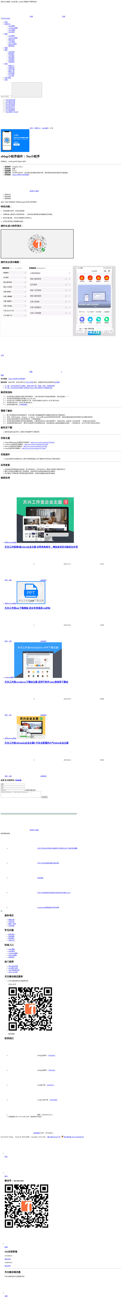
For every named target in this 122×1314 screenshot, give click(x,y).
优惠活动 (11, 68)
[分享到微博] (17, 1312)
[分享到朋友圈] (75, 1312)
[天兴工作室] (5, 18)
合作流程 (11, 52)
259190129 (50, 1085)
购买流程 (11, 934)
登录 (63, 16)
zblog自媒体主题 (13, 970)
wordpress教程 (13, 38)
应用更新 (11, 62)
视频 (6, 48)
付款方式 (11, 940)
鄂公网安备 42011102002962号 (73, 1137)
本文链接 (56, 382)
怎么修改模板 (10, 110)
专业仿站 (11, 922)
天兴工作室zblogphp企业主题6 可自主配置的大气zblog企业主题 (37, 743)
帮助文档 (11, 40)
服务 (6, 50)
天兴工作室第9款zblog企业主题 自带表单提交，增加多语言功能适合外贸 (41, 547)
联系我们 (11, 54)
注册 (31, 16)
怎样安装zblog (10, 108)
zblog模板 (11, 26)
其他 (6, 64)
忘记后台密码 (10, 106)
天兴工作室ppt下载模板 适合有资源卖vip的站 (27, 608)
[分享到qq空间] (104, 1312)
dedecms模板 (12, 955)
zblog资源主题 (10, 104)
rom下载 (11, 76)
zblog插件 (11, 32)
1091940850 (53, 1100)
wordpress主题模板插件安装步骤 (48, 907)
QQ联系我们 (23, 404)
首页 (6, 22)
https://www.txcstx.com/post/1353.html (35, 446)
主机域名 (11, 925)
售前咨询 (8, 1259)
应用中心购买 (34, 191)
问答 (6, 80)
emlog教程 (11, 42)
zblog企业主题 (10, 100)
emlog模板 (11, 30)
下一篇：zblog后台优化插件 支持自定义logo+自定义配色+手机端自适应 (28, 388)
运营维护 (11, 60)
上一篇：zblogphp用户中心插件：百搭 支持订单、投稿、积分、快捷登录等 (30, 386)
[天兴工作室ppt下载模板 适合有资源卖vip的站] (31, 603)
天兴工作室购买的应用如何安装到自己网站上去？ (54, 892)
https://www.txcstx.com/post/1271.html (34, 448)
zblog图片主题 (10, 102)
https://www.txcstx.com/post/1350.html (42, 442)
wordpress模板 (13, 28)
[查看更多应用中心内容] (15, 495)
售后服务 (11, 58)
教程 (6, 34)
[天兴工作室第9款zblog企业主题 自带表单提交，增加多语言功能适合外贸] (45, 542)
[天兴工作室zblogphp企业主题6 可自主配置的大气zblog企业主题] (31, 738)
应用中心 (8, 24)
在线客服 (36, 1133)
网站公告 (11, 72)
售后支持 (8, 1266)
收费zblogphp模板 (10, 542)
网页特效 (11, 46)
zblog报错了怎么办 (12, 112)
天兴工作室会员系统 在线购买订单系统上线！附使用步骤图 (57, 848)
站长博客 (11, 74)
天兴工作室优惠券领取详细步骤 (48, 863)
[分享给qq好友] (46, 1312)
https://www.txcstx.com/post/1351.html (36, 444)
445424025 (51, 1055)
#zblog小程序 (16, 174)
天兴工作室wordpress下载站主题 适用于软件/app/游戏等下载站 (36, 682)
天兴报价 (11, 56)
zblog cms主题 (13, 972)
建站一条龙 (12, 924)
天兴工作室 (29, 382)
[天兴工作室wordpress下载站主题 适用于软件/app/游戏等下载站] (38, 677)
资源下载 (11, 70)
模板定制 (11, 920)
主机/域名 (8, 78)
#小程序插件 (25, 174)
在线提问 (11, 957)
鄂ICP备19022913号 (53, 1137)
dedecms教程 (12, 44)
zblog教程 (11, 36)
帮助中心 (11, 66)
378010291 (51, 1070)
